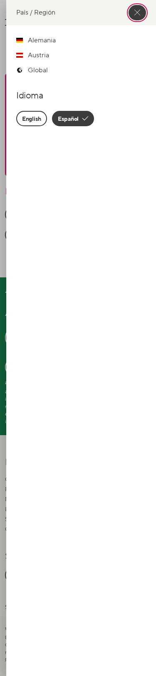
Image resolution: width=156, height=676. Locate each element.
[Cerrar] (137, 12)
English (31, 118)
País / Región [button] (35, 12)
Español (69, 118)
